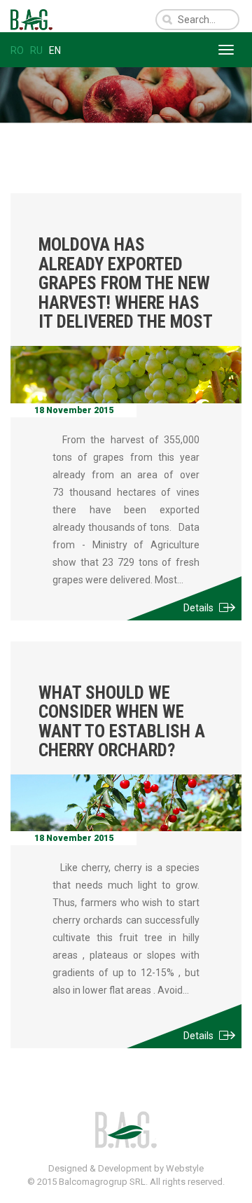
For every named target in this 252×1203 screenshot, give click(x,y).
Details (198, 607)
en (55, 50)
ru (36, 50)
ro (17, 50)
